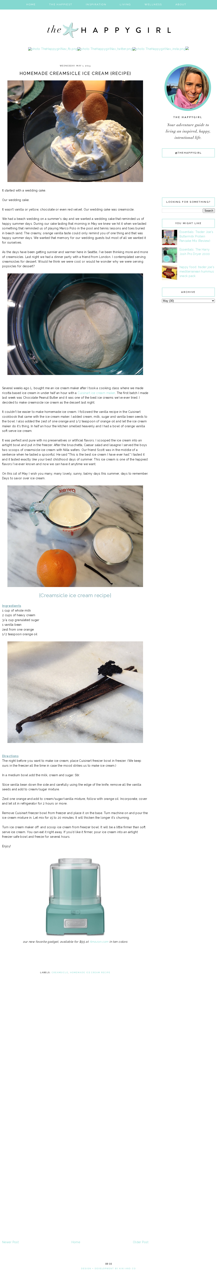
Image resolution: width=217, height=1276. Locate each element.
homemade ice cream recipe (90, 972)
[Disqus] (75, 1075)
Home (75, 1242)
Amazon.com (99, 941)
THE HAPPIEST (60, 4)
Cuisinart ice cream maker (96, 393)
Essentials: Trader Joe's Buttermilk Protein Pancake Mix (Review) (196, 236)
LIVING (125, 4)
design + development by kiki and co (108, 1269)
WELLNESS (153, 4)
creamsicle (60, 972)
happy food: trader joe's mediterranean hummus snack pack (196, 271)
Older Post (140, 1242)
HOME (31, 4)
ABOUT (180, 4)
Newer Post (10, 1242)
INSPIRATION (96, 4)
